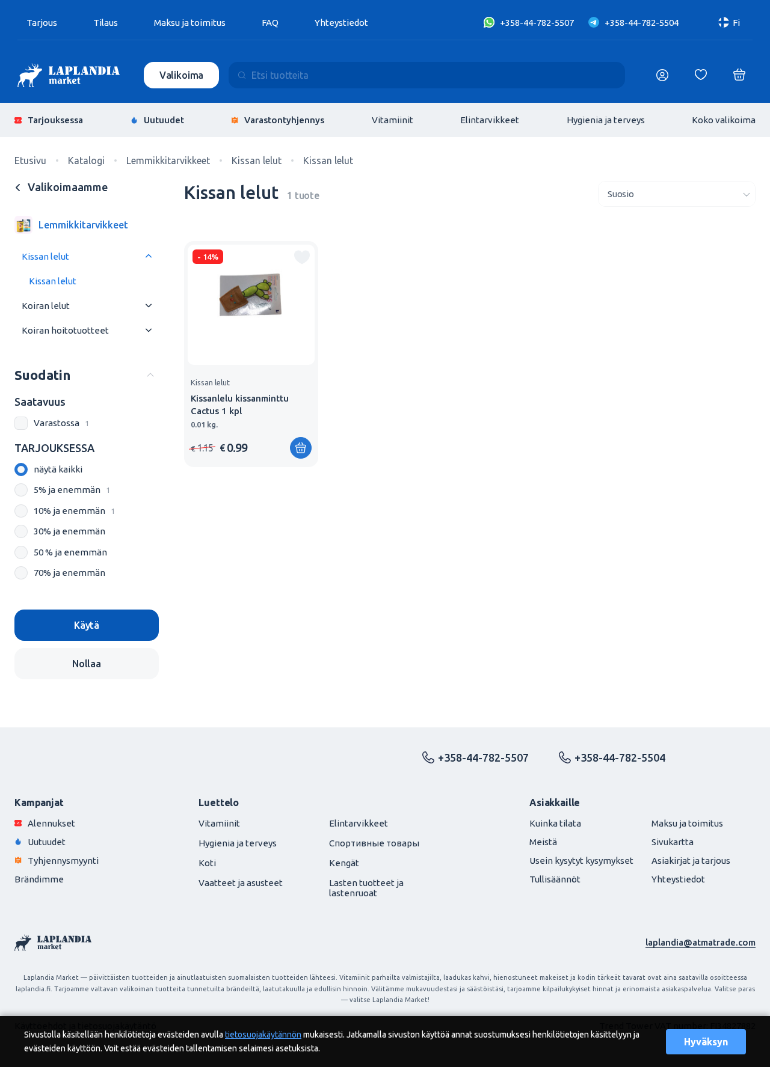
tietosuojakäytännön (263, 1034)
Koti (207, 863)
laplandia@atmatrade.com (700, 942)
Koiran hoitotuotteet (65, 330)
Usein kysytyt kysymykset (581, 860)
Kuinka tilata (555, 823)
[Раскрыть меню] (149, 256)
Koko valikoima (724, 120)
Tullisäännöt (555, 879)
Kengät (344, 863)
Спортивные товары (374, 843)
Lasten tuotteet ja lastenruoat (366, 888)
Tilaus (105, 22)
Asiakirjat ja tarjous (690, 860)
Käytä (86, 625)
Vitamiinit (392, 120)
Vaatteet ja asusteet (241, 883)
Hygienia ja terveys (606, 120)
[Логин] (662, 75)
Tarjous (41, 22)
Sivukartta (672, 842)
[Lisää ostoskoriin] (301, 448)
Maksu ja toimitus (190, 22)
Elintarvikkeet (489, 120)
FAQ (270, 22)
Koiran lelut (46, 306)
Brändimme (39, 879)
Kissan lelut (45, 256)
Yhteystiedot (341, 22)
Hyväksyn (706, 1041)
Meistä (543, 842)
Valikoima (181, 75)
